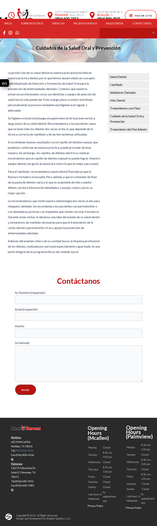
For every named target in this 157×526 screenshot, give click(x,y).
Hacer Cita (143, 15)
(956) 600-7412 (66, 19)
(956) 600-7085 (25, 485)
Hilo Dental (117, 100)
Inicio (8, 23)
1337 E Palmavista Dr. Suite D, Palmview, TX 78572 (23, 472)
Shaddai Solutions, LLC (58, 518)
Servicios (58, 23)
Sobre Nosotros (32, 23)
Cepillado (116, 84)
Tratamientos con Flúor (125, 108)
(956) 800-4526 (25, 455)
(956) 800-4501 (108, 19)
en (4, 83)
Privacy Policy (95, 505)
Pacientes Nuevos (85, 23)
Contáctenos (141, 23)
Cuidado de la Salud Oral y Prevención (127, 118)
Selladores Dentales (123, 92)
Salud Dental (115, 23)
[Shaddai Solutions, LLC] (8, 519)
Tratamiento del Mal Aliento (128, 129)
